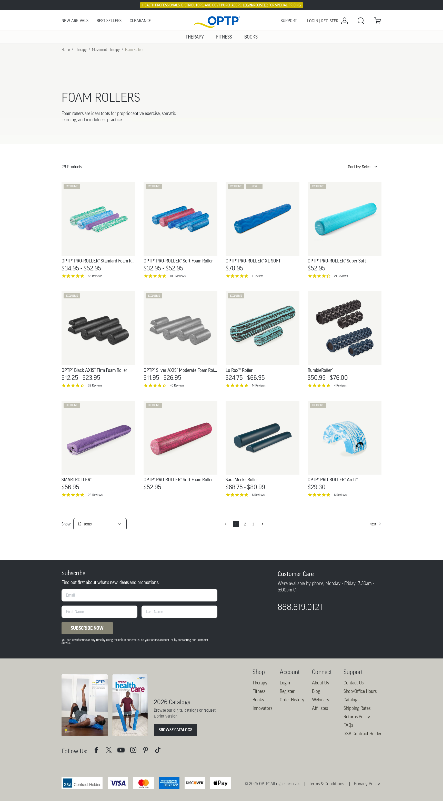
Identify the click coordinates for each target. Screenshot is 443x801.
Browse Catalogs (175, 730)
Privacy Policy (367, 784)
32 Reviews (95, 385)
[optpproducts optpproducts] (135, 751)
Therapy (260, 683)
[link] (221, 21)
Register (287, 691)
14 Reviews (259, 385)
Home (66, 49)
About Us (320, 683)
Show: (66, 524)
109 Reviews (178, 276)
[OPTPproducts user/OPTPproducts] (123, 751)
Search (361, 21)
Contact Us (354, 683)
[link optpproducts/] (148, 751)
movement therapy (106, 49)
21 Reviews (341, 276)
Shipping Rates (357, 708)
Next (372, 524)
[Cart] (377, 21)
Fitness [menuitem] (224, 37)
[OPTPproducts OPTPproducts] (111, 751)
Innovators (262, 708)
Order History (292, 700)
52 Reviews (95, 276)
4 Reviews (340, 385)
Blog (316, 691)
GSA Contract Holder (362, 734)
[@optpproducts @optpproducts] (160, 751)
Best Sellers (109, 21)
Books (258, 700)
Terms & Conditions (326, 784)
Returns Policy (357, 717)
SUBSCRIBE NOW (87, 628)
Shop (259, 672)
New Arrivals (75, 21)
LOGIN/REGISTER (255, 5)
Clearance (140, 21)
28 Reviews (95, 494)
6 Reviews (258, 494)
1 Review (257, 276)
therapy (81, 49)
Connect (322, 672)
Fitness (259, 691)
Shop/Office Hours (360, 691)
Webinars (320, 700)
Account (290, 672)
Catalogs (351, 700)
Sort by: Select (360, 167)
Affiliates (320, 708)
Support (289, 21)
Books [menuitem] (251, 37)
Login (285, 683)
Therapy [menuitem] (195, 37)
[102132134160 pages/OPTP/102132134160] (98, 751)
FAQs (348, 725)
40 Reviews (177, 385)
